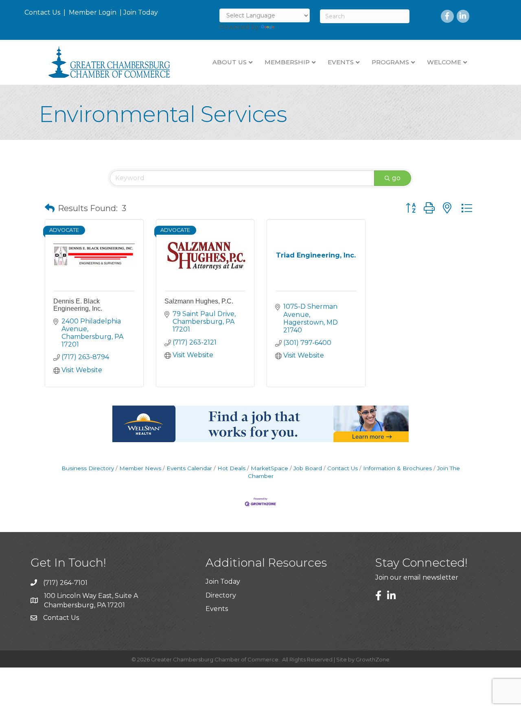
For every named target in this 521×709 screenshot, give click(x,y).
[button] (50, 208)
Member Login (92, 12)
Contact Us (42, 12)
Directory (221, 595)
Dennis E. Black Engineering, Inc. (77, 305)
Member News (140, 468)
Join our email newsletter (416, 577)
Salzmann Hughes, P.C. (198, 301)
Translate (291, 27)
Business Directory (87, 468)
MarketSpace (269, 468)
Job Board (307, 468)
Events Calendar (189, 468)
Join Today (140, 12)
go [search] (396, 178)
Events (217, 609)
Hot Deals (231, 468)
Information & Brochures (397, 468)
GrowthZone (373, 659)
